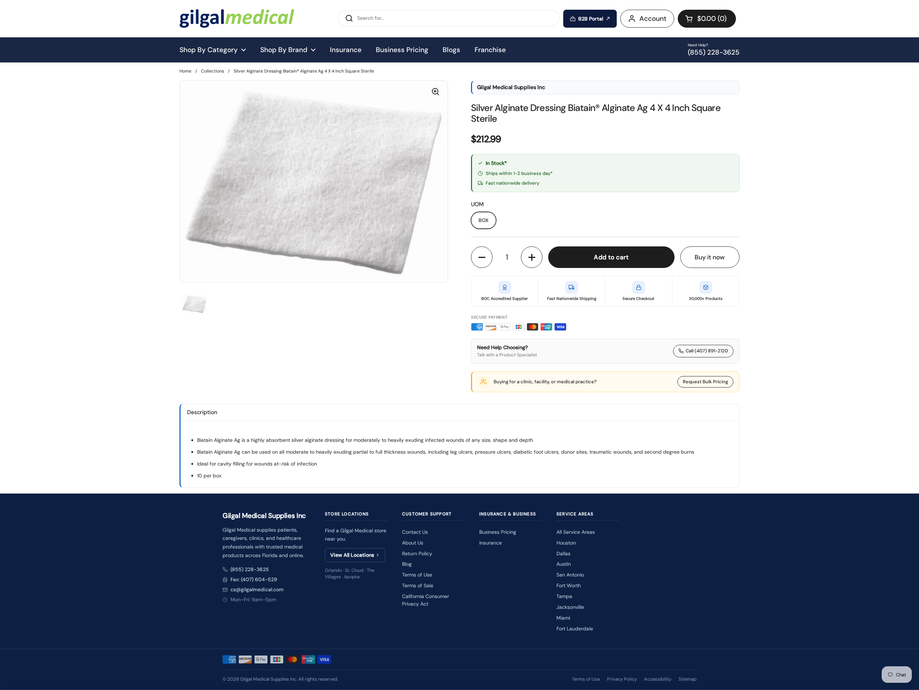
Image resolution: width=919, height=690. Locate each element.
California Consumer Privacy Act (425, 600)
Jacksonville (570, 607)
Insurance (490, 543)
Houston (566, 543)
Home (185, 71)
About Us (412, 543)
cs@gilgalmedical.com (257, 589)
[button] (707, 19)
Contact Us (415, 532)
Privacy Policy (622, 679)
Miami (563, 618)
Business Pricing (497, 532)
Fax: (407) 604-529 (253, 579)
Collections (212, 71)
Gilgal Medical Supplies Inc (268, 679)
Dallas (563, 553)
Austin (563, 564)
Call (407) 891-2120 (707, 351)
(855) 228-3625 (249, 569)
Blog (407, 564)
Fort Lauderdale (574, 628)
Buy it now (710, 257)
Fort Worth (568, 585)
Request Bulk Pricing (705, 382)
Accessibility (657, 679)
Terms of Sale (417, 585)
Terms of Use (417, 574)
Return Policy (417, 553)
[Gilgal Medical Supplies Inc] (236, 18)
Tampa (564, 596)
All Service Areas (575, 532)
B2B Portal (590, 18)
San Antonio (570, 574)
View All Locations (352, 555)
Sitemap (687, 679)
